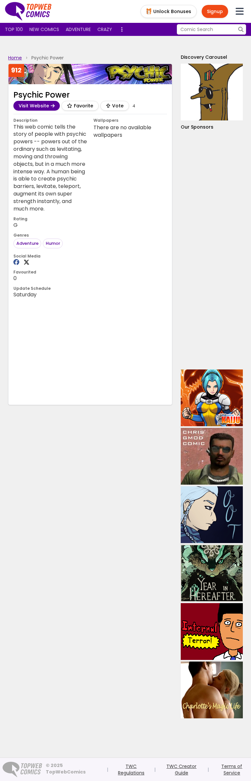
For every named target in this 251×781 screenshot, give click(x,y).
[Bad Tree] (211, 92)
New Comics (44, 29)
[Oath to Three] (211, 514)
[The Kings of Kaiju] (211, 397)
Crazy (104, 29)
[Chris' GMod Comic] (211, 456)
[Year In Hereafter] (211, 573)
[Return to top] (28, 11)
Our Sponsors (197, 127)
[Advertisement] (212, 249)
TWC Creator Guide (181, 769)
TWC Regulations (131, 769)
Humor (53, 243)
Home (15, 58)
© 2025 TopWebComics (66, 768)
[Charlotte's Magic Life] (211, 690)
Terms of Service (231, 769)
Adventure (78, 29)
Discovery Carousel (204, 57)
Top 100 (14, 29)
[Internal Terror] (211, 631)
